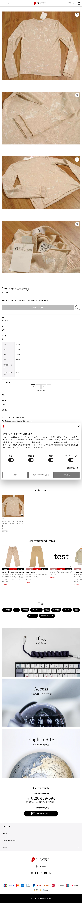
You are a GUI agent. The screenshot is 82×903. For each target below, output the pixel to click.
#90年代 (25, 610)
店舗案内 (17, 421)
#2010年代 (67, 610)
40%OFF (68, 569)
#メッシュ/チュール (47, 616)
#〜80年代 (7, 610)
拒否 (15, 475)
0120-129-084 (43, 798)
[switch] (31, 460)
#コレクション (36, 610)
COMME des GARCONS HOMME (13, 572)
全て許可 (67, 475)
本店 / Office (42, 866)
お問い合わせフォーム (43, 813)
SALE (12, 569)
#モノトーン (33, 616)
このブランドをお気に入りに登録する (15, 289)
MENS (5, 569)
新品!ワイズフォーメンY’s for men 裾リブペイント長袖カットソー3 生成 (13, 523)
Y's (3, 519)
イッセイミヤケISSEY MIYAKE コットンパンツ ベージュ (36, 575)
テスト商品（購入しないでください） (61, 572)
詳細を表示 (71, 468)
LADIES (29, 569)
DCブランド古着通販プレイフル (43, 898)
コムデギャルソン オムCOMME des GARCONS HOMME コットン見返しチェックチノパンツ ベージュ (12, 576)
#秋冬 (16, 610)
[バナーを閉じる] (79, 426)
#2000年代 (56, 610)
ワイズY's (6, 293)
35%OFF (20, 569)
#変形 (76, 610)
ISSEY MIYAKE (30, 572)
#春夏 (47, 610)
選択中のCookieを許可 (41, 475)
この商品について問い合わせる (16, 418)
